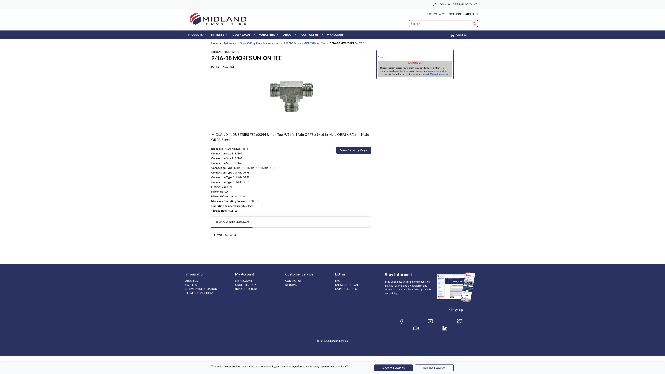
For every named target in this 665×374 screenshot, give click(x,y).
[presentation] (231, 223)
